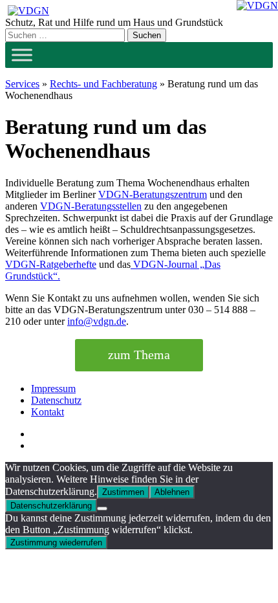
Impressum (53, 388)
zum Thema (139, 354)
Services (22, 83)
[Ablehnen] (102, 508)
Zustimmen (123, 492)
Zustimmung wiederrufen (56, 542)
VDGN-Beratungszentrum (152, 194)
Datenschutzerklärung (51, 505)
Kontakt (47, 411)
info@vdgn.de (96, 321)
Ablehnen (172, 492)
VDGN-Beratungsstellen (91, 206)
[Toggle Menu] (22, 55)
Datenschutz (56, 400)
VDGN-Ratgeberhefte (50, 264)
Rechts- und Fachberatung (103, 83)
